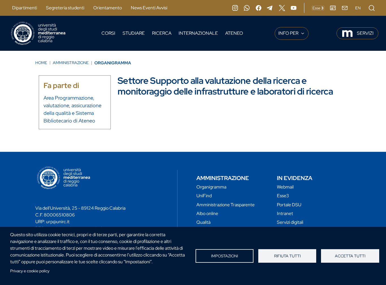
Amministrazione (71, 62)
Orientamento (107, 8)
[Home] (38, 33)
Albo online (207, 213)
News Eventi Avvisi (149, 8)
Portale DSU (289, 205)
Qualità (203, 222)
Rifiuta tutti (287, 255)
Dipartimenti (24, 8)
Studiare (134, 33)
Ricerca (162, 33)
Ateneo (234, 33)
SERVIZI (365, 33)
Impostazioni (224, 255)
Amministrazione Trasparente (225, 205)
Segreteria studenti (65, 8)
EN (358, 7)
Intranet (285, 213)
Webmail (285, 187)
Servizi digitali (290, 222)
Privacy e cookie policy (29, 270)
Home (41, 62)
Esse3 (283, 196)
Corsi (108, 33)
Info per (288, 33)
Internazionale (198, 33)
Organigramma (112, 63)
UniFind (204, 196)
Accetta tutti (350, 255)
